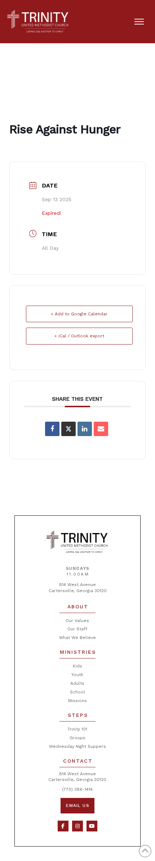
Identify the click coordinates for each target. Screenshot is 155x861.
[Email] (101, 429)
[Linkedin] (85, 429)
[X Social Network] (68, 429)
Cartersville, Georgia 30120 (78, 590)
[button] (139, 22)
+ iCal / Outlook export (79, 335)
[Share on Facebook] (52, 429)
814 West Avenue (77, 584)
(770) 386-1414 (77, 789)
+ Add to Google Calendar (79, 313)
